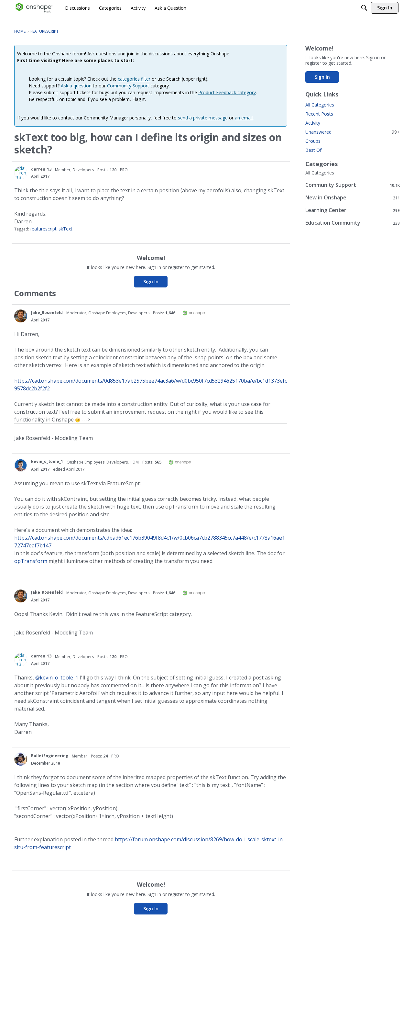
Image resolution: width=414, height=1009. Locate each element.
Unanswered (352, 132)
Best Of (313, 150)
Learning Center (352, 210)
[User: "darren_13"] (20, 172)
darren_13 (41, 169)
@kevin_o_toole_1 (56, 677)
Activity (312, 123)
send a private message (203, 118)
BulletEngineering (49, 755)
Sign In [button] (150, 281)
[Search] (364, 8)
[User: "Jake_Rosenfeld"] (20, 315)
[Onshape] (34, 8)
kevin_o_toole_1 (47, 461)
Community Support (128, 86)
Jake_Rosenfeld (47, 312)
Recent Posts (319, 114)
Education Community (352, 222)
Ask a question (76, 86)
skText (65, 229)
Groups (313, 141)
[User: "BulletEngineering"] (20, 759)
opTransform (30, 561)
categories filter (134, 79)
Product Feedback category (227, 92)
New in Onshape (352, 197)
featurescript (43, 229)
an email (244, 118)
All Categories (319, 105)
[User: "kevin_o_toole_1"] (20, 465)
